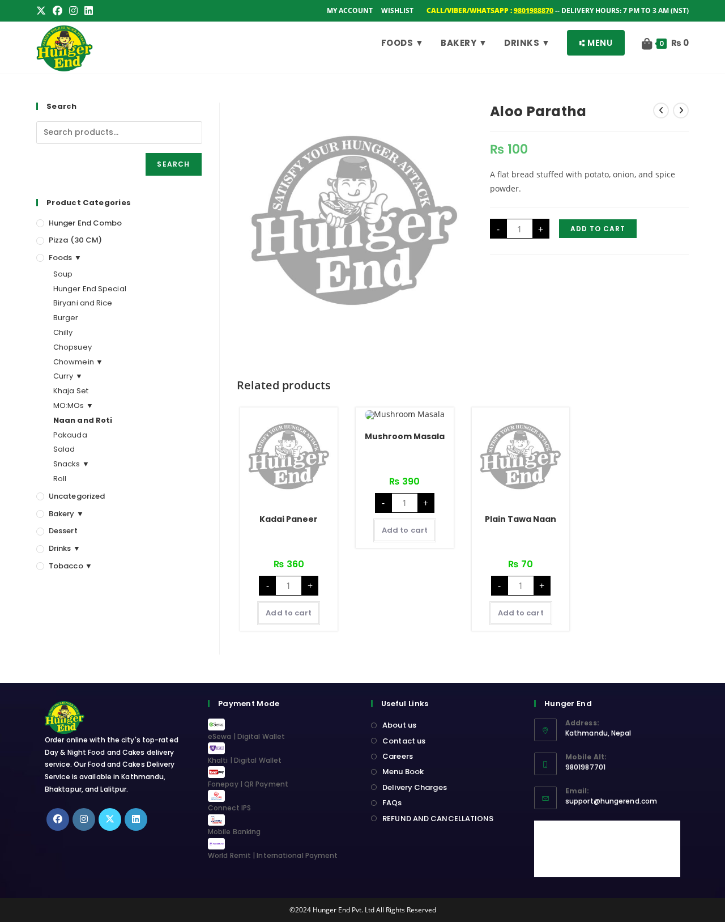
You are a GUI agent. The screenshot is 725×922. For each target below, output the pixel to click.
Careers (397, 756)
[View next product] (681, 110)
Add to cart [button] (289, 612)
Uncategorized (77, 496)
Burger (66, 317)
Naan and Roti (82, 420)
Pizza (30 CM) (75, 240)
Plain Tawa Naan (520, 519)
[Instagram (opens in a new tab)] (73, 10)
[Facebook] (57, 819)
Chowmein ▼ (78, 361)
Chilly (63, 332)
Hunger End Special (89, 288)
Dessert (63, 530)
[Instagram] (83, 819)
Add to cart (597, 228)
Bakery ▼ (66, 513)
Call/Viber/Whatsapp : (490, 10)
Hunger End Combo (85, 223)
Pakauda (70, 435)
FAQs (392, 802)
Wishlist (397, 10)
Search (173, 164)
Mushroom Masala (405, 436)
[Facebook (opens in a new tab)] (57, 10)
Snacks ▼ (71, 463)
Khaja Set (70, 390)
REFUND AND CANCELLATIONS (437, 818)
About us (399, 725)
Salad (64, 449)
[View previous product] (661, 110)
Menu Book (403, 771)
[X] (110, 819)
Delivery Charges (414, 787)
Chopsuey (72, 347)
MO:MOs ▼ (73, 405)
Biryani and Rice (83, 303)
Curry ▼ (68, 376)
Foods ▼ (65, 257)
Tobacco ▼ (70, 565)
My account (350, 10)
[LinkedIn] (136, 819)
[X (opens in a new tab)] (42, 10)
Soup (62, 274)
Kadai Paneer (288, 519)
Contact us (403, 741)
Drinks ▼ (64, 548)
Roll (59, 478)
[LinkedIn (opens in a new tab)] (88, 10)
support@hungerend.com (611, 801)
